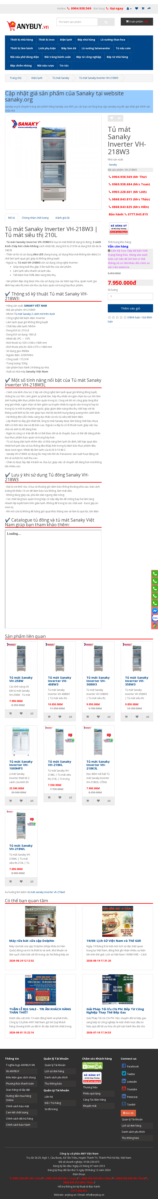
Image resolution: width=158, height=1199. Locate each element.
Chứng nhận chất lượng (35, 217)
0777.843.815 (79, 1190)
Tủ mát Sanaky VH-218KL (59, 763)
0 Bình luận (133, 317)
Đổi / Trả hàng (53, 1103)
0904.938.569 (81, 8)
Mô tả (11, 217)
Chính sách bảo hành (18, 1125)
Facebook (133, 1066)
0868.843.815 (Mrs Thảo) (130, 199)
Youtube (132, 1089)
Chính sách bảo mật (17, 1106)
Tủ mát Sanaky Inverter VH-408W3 (59, 680)
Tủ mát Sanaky (60, 78)
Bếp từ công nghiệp (88, 57)
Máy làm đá (68, 48)
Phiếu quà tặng (91, 1093)
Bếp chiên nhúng (21, 65)
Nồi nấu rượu (45, 65)
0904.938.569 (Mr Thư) (129, 177)
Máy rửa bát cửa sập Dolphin (31, 941)
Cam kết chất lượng (17, 1112)
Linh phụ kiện (47, 48)
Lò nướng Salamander (96, 48)
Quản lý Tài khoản (55, 1065)
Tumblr (131, 1104)
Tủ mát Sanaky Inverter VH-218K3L (98, 764)
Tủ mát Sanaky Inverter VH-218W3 (98, 78)
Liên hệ (49, 1097)
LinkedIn (132, 1081)
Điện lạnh (66, 39)
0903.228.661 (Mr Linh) (129, 192)
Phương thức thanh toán (20, 1083)
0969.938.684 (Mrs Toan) (130, 184)
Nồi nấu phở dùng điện (24, 57)
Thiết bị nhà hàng (21, 39)
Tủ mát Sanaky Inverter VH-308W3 (98, 680)
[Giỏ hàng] (143, 8)
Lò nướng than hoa (113, 39)
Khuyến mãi (89, 1106)
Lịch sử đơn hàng (54, 1071)
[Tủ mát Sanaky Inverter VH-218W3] (53, 162)
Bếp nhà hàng (86, 39)
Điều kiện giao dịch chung (21, 1077)
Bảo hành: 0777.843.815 (128, 214)
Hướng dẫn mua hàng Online (18, 1098)
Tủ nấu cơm (123, 48)
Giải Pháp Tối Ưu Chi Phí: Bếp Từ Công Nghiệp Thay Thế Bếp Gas (115, 1011)
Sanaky (113, 164)
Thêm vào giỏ (130, 308)
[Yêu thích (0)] (136, 8)
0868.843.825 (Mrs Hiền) (130, 207)
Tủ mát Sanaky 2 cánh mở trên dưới (34, 314)
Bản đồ (129, 1113)
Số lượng (113, 290)
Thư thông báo (53, 1083)
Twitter (131, 1074)
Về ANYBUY (12, 1071)
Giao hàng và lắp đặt (18, 1090)
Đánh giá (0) (62, 217)
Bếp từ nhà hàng (117, 57)
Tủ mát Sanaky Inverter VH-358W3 (136, 680)
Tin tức (64, 65)
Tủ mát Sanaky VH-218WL (21, 847)
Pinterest (132, 1097)
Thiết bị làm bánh (21, 48)
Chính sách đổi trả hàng (19, 1118)
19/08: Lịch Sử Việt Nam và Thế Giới (113, 941)
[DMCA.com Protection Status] (92, 1065)
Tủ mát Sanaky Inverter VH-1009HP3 (21, 764)
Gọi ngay (116, 8)
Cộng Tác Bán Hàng (94, 1099)
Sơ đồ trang (51, 1109)
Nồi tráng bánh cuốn (57, 57)
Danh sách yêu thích (56, 1077)
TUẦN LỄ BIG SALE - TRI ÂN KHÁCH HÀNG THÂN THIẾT (40, 1011)
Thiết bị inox (46, 39)
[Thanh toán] (149, 8)
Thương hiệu (90, 1087)
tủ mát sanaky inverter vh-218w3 (46, 892)
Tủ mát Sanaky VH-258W (21, 679)
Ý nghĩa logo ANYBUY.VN (20, 1065)
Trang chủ (15, 78)
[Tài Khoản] (129, 8)
